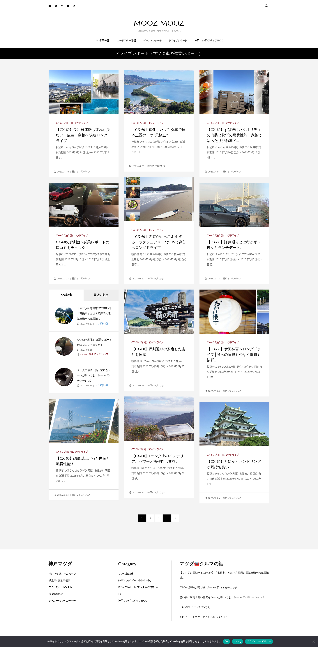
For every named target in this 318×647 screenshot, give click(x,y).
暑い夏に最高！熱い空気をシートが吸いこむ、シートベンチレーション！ (94, 375)
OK (226, 641)
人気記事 (66, 295)
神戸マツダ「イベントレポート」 (134, 580)
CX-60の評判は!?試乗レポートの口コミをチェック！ (210, 587)
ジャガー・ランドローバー (62, 600)
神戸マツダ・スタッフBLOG (209, 40)
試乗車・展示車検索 (59, 580)
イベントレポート (153, 40)
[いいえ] (313, 641)
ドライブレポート (178, 40)
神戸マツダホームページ (62, 573)
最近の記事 (101, 295)
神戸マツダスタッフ (81, 171)
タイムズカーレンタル (60, 587)
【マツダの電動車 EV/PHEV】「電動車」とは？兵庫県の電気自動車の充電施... (94, 313)
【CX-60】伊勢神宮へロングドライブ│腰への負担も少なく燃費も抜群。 (234, 354)
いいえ (237, 641)
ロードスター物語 (126, 40)
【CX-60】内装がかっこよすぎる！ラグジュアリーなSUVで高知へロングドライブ (158, 242)
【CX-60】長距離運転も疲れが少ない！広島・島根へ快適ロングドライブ (83, 135)
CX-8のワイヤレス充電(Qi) (195, 607)
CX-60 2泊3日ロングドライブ (72, 123)
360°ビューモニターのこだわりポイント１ (204, 617)
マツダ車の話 (102, 40)
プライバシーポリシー (259, 641)
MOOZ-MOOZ (159, 23)
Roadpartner (56, 593)
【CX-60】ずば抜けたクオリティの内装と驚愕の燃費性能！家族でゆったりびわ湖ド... (234, 135)
